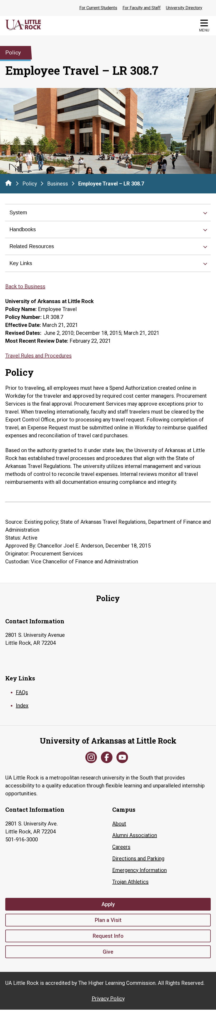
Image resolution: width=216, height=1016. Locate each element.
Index (22, 705)
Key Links (20, 263)
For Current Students (98, 7)
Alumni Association (134, 835)
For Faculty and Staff (141, 7)
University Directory (184, 7)
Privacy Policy (108, 998)
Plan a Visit (108, 920)
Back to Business (25, 286)
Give (108, 952)
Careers (121, 847)
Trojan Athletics (130, 882)
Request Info (108, 936)
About (119, 823)
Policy (29, 183)
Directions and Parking (138, 858)
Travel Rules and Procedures (38, 355)
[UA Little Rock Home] (8, 183)
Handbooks (22, 229)
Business (57, 183)
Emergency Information (139, 870)
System (18, 212)
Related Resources (31, 246)
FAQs (22, 692)
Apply (108, 904)
